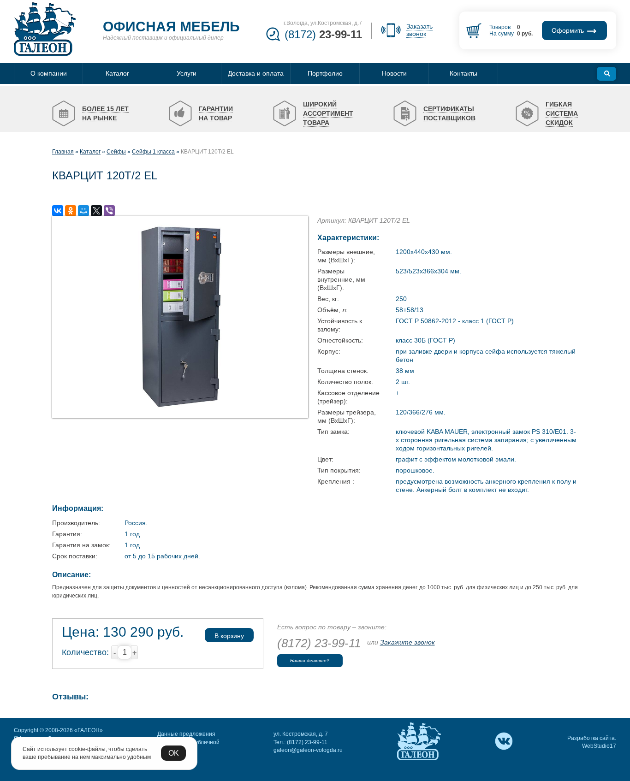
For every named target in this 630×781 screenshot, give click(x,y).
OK (173, 753)
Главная (63, 151)
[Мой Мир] (83, 210)
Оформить (569, 30)
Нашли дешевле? (309, 660)
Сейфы (116, 151)
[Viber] (109, 210)
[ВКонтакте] (57, 210)
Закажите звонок (407, 642)
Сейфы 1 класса (153, 151)
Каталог (90, 151)
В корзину (229, 635)
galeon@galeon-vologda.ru (308, 750)
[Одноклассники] (70, 210)
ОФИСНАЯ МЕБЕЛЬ (171, 26)
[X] (96, 210)
